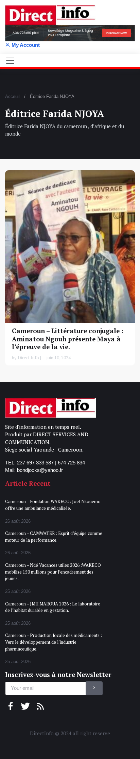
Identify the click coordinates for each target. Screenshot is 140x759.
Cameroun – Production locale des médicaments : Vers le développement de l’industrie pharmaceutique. (53, 642)
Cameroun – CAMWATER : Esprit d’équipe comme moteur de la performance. (53, 536)
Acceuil (12, 96)
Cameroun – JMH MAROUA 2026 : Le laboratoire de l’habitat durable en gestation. (52, 607)
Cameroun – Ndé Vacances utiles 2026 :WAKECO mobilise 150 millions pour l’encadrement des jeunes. (53, 571)
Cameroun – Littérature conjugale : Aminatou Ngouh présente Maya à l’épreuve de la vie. (67, 339)
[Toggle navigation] (10, 60)
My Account (26, 45)
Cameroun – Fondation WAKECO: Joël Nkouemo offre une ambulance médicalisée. (53, 504)
